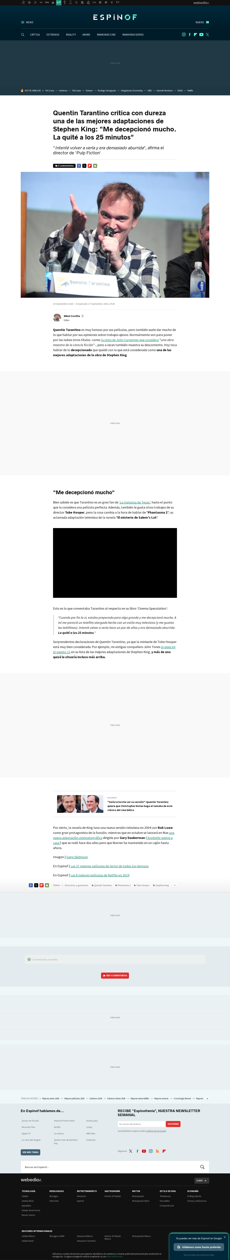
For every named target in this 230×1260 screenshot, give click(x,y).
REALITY (71, 34)
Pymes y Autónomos (196, 1201)
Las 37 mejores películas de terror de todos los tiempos (110, 866)
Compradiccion (167, 1205)
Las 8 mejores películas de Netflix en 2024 (100, 875)
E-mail (95, 166)
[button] (73, 316)
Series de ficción (30, 1120)
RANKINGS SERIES (133, 34)
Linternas (63, 90)
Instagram (184, 35)
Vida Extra (54, 1201)
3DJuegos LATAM (56, 1236)
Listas (89, 1127)
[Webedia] (31, 1180)
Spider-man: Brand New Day (65, 1141)
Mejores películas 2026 (74, 1098)
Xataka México (28, 1236)
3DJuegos (53, 1196)
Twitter (207, 35)
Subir (199, 1180)
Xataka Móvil (28, 1201)
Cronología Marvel (182, 1098)
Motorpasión (138, 1196)
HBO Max (90, 1133)
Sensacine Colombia (86, 1240)
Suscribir (173, 1124)
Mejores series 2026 (51, 1098)
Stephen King (162, 885)
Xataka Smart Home (31, 1210)
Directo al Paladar (113, 1196)
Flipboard (195, 35)
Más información (115, 1256)
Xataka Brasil (28, 1240)
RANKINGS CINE (106, 34)
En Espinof (112, 798)
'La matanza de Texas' (134, 502)
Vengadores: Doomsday (132, 90)
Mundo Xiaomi (28, 1215)
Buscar (202, 1167)
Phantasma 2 (124, 885)
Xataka (25, 1196)
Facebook (190, 35)
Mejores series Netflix (140, 1098)
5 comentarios (66, 165)
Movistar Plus (28, 1127)
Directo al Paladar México (113, 1237)
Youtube (201, 35)
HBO (150, 90)
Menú (29, 22)
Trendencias (165, 1196)
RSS (157, 1150)
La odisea (59, 1133)
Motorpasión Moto (140, 1201)
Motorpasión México (141, 1236)
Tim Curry (49, 90)
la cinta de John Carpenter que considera (130, 340)
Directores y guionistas (76, 885)
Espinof (115, 17)
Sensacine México (85, 1236)
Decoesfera (165, 1201)
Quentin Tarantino (103, 885)
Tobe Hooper (143, 885)
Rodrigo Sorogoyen (107, 90)
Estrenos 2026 (96, 1098)
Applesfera (26, 1205)
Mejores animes (161, 1098)
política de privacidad (156, 1131)
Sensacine (81, 1196)
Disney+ (89, 90)
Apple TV (26, 1133)
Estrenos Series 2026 (116, 1098)
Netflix (190, 90)
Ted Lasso (76, 90)
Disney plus (92, 1120)
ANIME (86, 34)
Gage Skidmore (77, 857)
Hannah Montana (165, 90)
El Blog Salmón (194, 1196)
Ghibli (180, 90)
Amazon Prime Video (64, 1120)
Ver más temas (30, 1152)
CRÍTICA (35, 34)
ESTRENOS (52, 34)
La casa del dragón (31, 1139)
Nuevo (200, 22)
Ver (116, 975)
